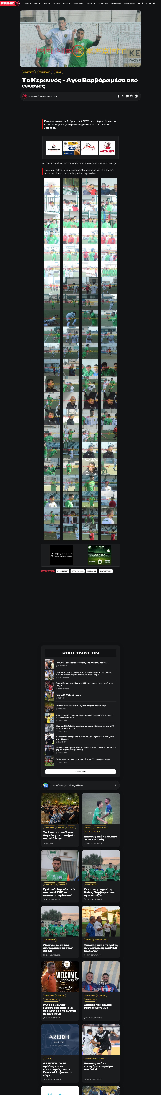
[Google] (154, 3)
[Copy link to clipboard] (136, 96)
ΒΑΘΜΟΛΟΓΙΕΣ (129, 3)
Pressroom (32, 96)
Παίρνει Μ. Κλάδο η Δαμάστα (68, 695)
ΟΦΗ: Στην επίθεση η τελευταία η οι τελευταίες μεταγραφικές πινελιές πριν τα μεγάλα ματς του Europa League (83, 673)
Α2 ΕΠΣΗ (47, 3)
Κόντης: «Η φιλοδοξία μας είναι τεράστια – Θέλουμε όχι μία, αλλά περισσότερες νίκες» (85, 727)
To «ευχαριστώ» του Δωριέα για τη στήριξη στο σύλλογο (81, 705)
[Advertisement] (81, 110)
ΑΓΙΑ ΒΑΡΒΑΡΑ (28, 72)
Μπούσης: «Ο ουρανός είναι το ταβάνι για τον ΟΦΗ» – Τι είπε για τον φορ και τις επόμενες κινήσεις (86, 748)
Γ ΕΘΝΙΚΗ (27, 3)
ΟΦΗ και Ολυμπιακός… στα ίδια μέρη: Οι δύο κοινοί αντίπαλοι (83, 759)
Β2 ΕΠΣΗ (66, 3)
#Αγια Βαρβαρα (77, 571)
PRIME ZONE (103, 3)
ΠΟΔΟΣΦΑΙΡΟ (78, 3)
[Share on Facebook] (118, 96)
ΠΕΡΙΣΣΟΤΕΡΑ (80, 772)
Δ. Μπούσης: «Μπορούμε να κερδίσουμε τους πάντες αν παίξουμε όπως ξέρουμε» (85, 737)
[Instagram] (146, 3)
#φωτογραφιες (105, 571)
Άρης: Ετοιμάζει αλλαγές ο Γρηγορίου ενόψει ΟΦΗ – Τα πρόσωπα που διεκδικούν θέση (84, 716)
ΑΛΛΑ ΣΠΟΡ (91, 3)
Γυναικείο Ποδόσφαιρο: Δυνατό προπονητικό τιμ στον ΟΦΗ (82, 662)
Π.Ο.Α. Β (58, 72)
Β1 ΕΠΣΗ (57, 3)
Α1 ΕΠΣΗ (37, 3)
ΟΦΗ (18, 3)
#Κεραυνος (91, 571)
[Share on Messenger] (127, 96)
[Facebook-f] (142, 3)
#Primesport (62, 571)
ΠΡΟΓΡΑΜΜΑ (116, 3)
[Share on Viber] (131, 96)
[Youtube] (150, 3)
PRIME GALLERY (44, 72)
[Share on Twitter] (122, 96)
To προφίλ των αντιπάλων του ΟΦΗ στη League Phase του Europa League (84, 684)
